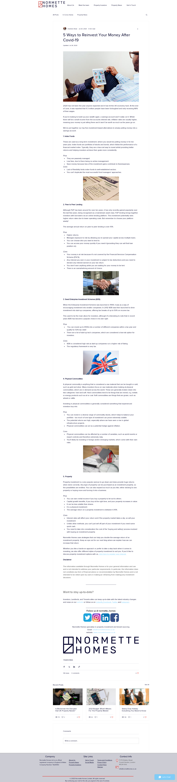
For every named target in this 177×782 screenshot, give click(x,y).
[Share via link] (79, 667)
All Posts (56, 15)
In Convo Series (68, 15)
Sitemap (100, 767)
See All (147, 684)
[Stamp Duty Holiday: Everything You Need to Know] (134, 696)
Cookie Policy (102, 765)
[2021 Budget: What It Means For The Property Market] (101, 696)
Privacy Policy (101, 762)
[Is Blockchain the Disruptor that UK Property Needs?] (68, 696)
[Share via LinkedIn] (74, 667)
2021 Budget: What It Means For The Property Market (100, 710)
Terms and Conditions (104, 760)
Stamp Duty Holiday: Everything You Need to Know (134, 710)
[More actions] (137, 29)
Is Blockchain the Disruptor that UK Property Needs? (66, 710)
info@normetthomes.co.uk (127, 769)
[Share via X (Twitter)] (69, 667)
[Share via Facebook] (64, 667)
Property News (82, 15)
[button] (147, 15)
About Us (72, 760)
